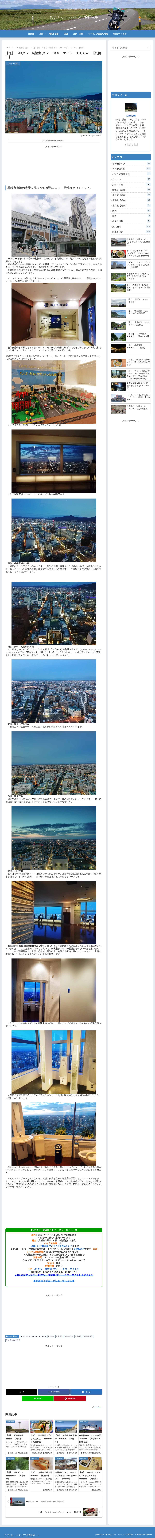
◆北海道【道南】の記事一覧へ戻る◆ (53, 1281)
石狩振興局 (89, 1336)
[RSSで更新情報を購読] (136, 144)
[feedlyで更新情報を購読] (132, 144)
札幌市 (79, 1336)
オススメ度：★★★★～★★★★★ (34, 1336)
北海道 (52, 1336)
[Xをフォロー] (129, 144)
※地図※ (78, 1249)
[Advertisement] (53, 166)
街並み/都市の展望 (14, 1340)
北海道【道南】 (13, 1336)
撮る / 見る (69, 1336)
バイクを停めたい (61, 1246)
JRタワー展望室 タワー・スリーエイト (55, 1269)
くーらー (131, 115)
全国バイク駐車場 (40, 1246)
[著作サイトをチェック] (125, 144)
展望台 (60, 1336)
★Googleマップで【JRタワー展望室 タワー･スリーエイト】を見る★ (53, 1275)
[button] (148, 47)
